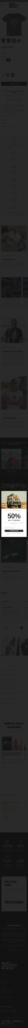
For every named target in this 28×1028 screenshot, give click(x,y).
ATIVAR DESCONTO (14, 530)
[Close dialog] (25, 492)
